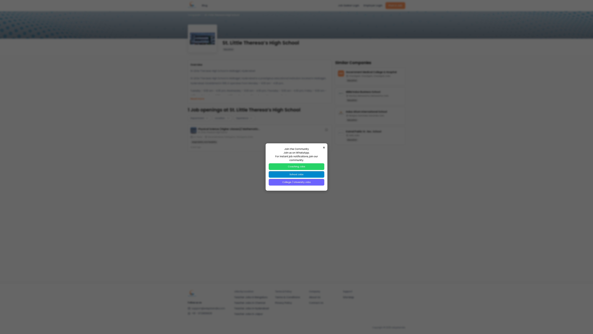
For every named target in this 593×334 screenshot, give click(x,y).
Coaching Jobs (296, 166)
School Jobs (296, 174)
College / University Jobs (296, 182)
